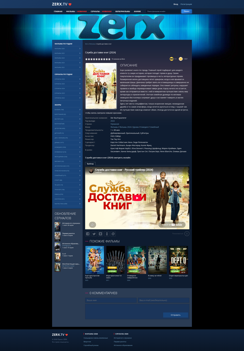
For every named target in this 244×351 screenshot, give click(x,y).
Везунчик (87, 341)
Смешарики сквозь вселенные (96, 338)
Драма (136, 127)
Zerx (86, 44)
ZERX (62, 4)
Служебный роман (91, 345)
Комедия (144, 127)
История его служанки (123, 338)
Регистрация (186, 4)
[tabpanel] (137, 198)
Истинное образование (123, 345)
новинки (82, 11)
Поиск (186, 11)
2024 (113, 121)
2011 (107, 280)
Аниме (137, 11)
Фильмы (70, 11)
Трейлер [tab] (90, 164)
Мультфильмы (122, 11)
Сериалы (95, 11)
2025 (86, 280)
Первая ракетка (120, 341)
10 (109, 59)
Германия (115, 124)
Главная (58, 11)
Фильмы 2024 (125, 127)
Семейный (154, 127)
